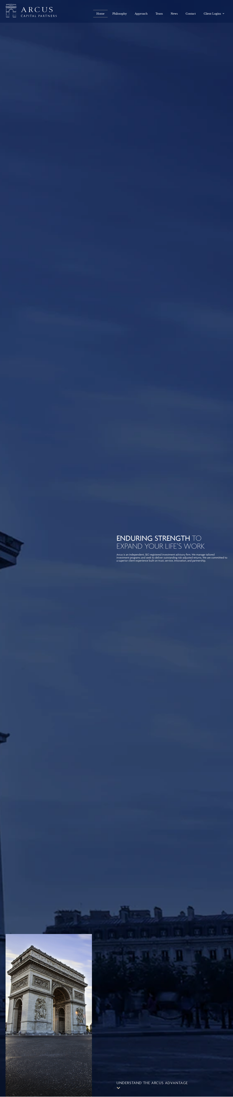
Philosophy (119, 13)
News (174, 13)
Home (100, 13)
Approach (141, 13)
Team (159, 13)
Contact (191, 13)
